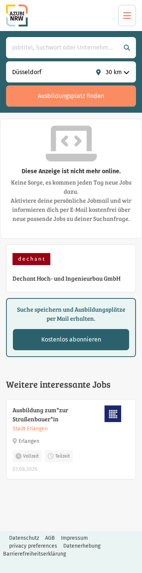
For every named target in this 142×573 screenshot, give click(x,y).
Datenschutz (24, 538)
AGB (50, 538)
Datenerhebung (81, 546)
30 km (114, 72)
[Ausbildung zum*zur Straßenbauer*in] (71, 439)
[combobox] (63, 47)
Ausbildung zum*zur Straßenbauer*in (40, 414)
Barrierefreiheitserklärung (34, 554)
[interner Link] (17, 15)
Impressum (74, 538)
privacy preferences (33, 546)
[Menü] (127, 15)
